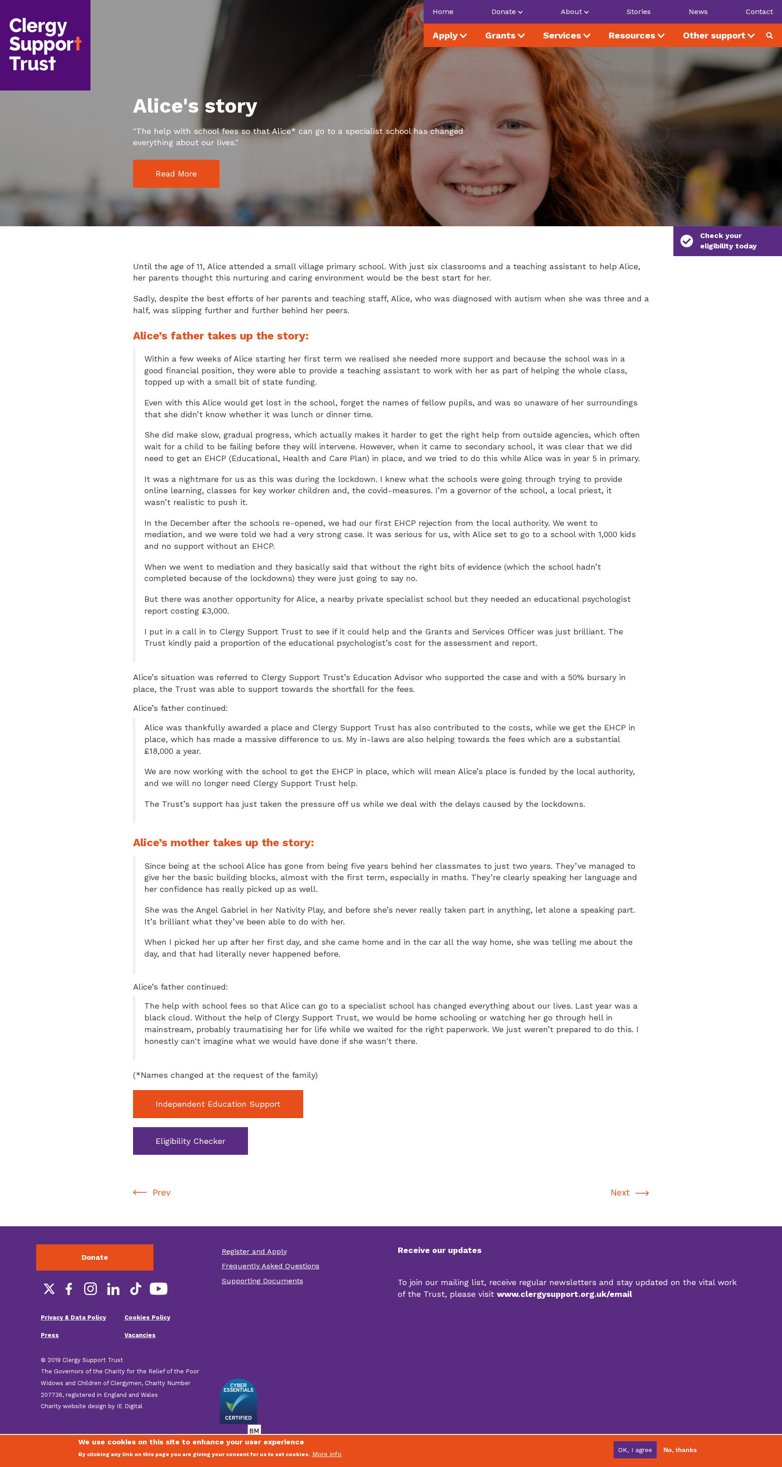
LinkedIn (113, 1289)
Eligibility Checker (190, 1141)
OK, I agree (635, 1449)
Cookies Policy (147, 1317)
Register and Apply (254, 1251)
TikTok (136, 1289)
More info (327, 1453)
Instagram (90, 1289)
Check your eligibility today (728, 240)
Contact (759, 11)
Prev (162, 1192)
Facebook (68, 1289)
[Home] (45, 45)
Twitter (45, 1289)
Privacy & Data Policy (73, 1317)
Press (50, 1335)
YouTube (158, 1289)
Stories (639, 11)
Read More (176, 173)
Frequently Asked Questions (270, 1266)
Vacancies (140, 1335)
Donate (94, 1257)
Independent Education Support (218, 1104)
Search (773, 35)
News (698, 11)
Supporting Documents (262, 1280)
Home (443, 11)
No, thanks (680, 1449)
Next (619, 1192)
